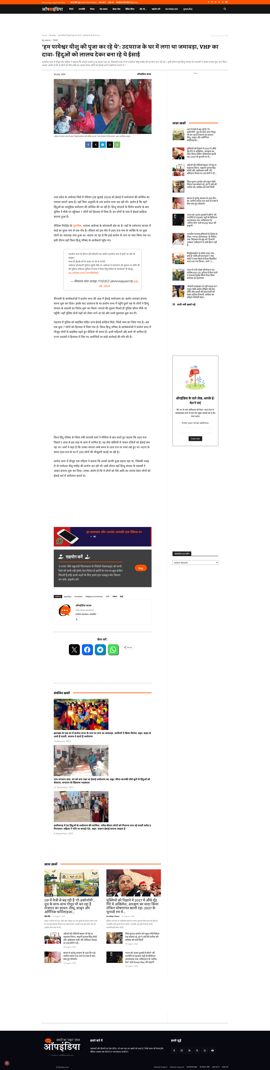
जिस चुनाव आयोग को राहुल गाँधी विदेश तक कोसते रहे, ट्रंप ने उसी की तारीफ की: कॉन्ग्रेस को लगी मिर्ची (142, 937)
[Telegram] (103, 145)
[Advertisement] (120, 993)
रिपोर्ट (55, 40)
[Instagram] (212, 2)
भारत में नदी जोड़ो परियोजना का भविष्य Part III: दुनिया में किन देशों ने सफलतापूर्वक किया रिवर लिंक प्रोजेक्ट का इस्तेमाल (202, 274)
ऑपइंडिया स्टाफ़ (144, 73)
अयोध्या (114, 596)
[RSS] (216, 2)
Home (44, 35)
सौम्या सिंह (47, 916)
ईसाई (121, 596)
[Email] (110, 145)
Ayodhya (67, 596)
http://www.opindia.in (84, 610)
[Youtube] (226, 2)
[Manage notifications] (6, 1063)
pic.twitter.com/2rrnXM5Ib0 (83, 272)
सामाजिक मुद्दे (48, 895)
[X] (219, 2)
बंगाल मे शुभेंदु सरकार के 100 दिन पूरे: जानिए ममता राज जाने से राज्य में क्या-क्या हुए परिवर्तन (79, 956)
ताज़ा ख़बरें (179, 123)
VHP (107, 596)
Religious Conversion (94, 596)
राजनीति (109, 895)
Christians (78, 596)
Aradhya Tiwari (112, 916)
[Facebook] (208, 2)
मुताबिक (77, 225)
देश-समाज (52, 35)
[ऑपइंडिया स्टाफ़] (64, 612)
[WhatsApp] (223, 2)
